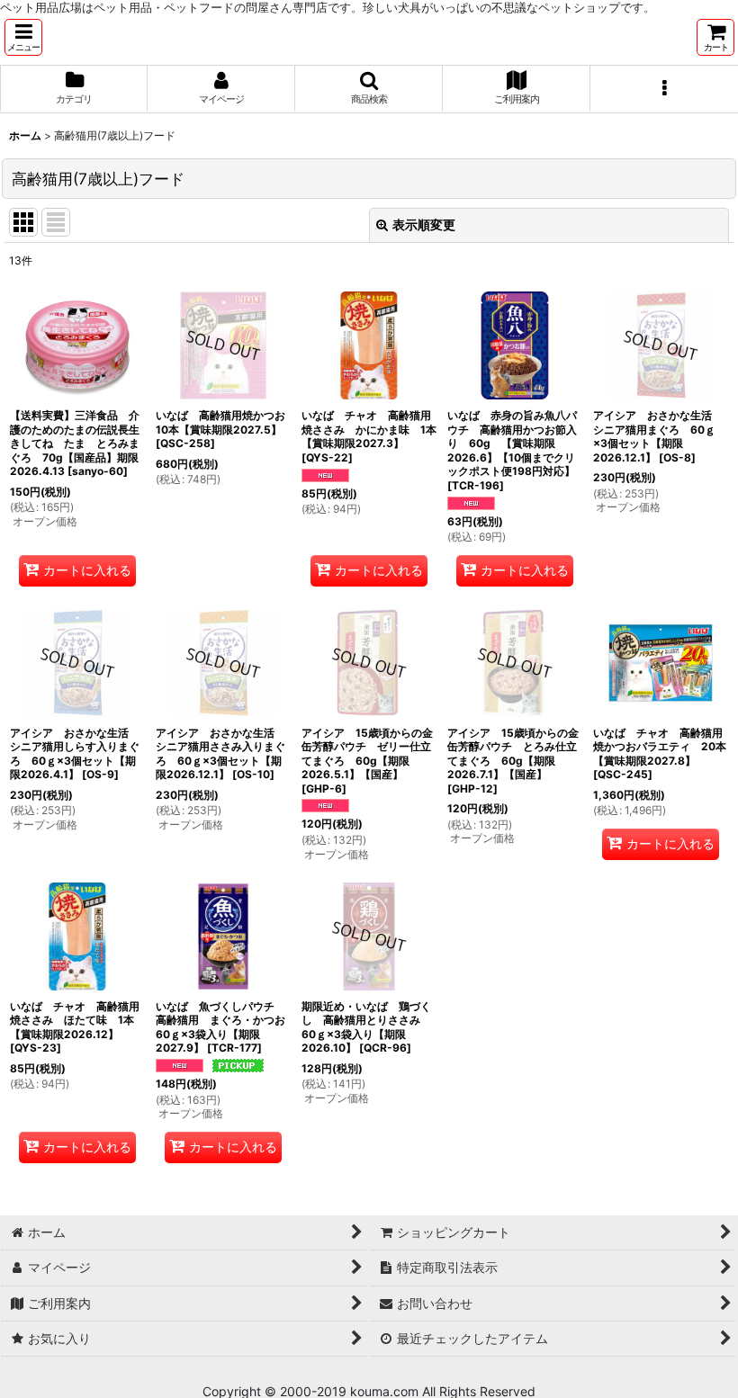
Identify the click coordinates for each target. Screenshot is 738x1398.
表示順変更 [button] (423, 224)
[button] (23, 37)
